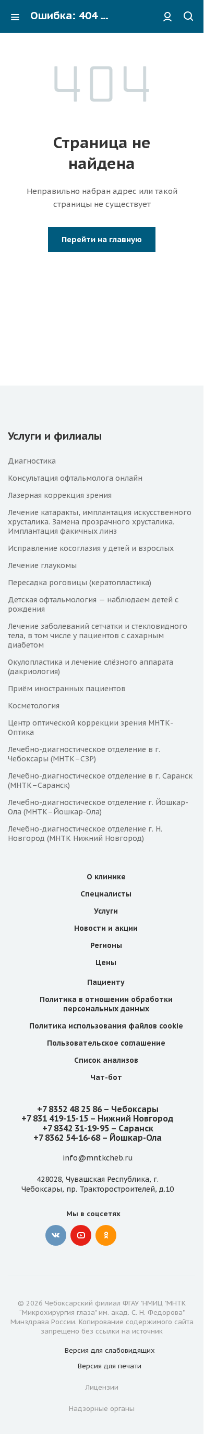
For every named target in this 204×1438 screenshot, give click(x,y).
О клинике (106, 876)
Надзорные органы (102, 1408)
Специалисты (105, 894)
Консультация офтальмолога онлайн (75, 478)
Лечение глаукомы (42, 565)
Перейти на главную (102, 239)
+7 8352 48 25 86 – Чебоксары (98, 1109)
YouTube (80, 1235)
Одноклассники (105, 1235)
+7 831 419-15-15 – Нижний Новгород (97, 1118)
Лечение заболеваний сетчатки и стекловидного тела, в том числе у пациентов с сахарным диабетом (97, 636)
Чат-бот (106, 1077)
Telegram (131, 1235)
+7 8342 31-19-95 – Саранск (97, 1128)
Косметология (33, 705)
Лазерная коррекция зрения (60, 495)
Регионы (106, 945)
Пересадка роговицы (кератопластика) (79, 582)
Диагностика (32, 461)
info (70, 1158)
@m (85, 1158)
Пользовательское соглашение (106, 1043)
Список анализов (106, 1060)
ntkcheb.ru (113, 1158)
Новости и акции (106, 928)
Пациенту (106, 982)
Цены (105, 962)
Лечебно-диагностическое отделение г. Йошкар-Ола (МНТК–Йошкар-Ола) (98, 807)
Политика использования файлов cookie (106, 1026)
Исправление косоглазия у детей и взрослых (91, 548)
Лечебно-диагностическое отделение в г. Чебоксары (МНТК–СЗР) (84, 754)
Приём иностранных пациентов (67, 688)
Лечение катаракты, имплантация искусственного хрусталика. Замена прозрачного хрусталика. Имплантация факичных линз (99, 522)
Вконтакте (55, 1235)
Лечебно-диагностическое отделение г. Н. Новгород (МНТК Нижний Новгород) (85, 833)
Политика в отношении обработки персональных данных (106, 1004)
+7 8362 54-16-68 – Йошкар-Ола (97, 1137)
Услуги (106, 911)
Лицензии (102, 1387)
